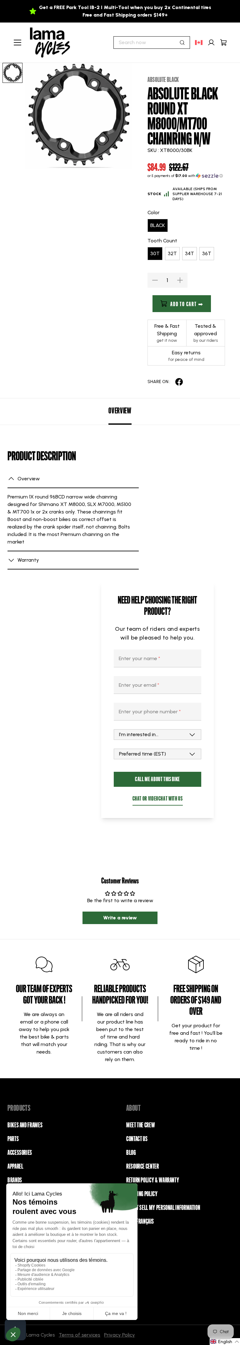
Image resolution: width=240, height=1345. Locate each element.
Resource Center (142, 1166)
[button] (186, 176)
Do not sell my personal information (163, 1207)
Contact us (137, 1139)
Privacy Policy (119, 1335)
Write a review (120, 918)
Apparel (15, 1166)
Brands (15, 1180)
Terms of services (79, 1335)
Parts (13, 1139)
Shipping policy (142, 1194)
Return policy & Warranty (152, 1180)
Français (145, 1221)
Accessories (20, 1152)
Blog (131, 1152)
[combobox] (151, 42)
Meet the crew (140, 1125)
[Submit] (182, 42)
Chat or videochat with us (157, 798)
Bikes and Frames (25, 1125)
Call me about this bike (157, 779)
